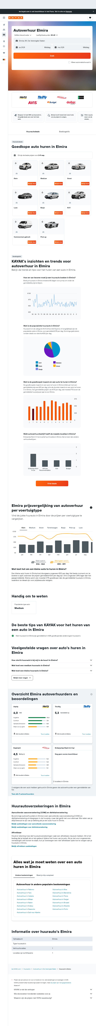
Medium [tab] (32, 528)
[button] (93, 11)
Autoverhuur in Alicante (61, 906)
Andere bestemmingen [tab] (24, 875)
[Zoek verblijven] (4, 29)
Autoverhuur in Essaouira (26, 909)
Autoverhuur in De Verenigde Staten (44, 969)
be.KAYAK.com (16, 969)
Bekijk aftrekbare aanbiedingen (24, 846)
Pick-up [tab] (72, 528)
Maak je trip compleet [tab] (45, 875)
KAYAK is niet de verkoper (24, 989)
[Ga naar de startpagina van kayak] (15, 17)
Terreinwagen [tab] (52, 528)
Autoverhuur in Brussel (61, 903)
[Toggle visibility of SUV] (39, 362)
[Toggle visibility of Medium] (57, 362)
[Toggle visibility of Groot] (56, 365)
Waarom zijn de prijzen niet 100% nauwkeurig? (33, 998)
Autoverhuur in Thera (60, 896)
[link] (52, 483)
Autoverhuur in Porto (60, 909)
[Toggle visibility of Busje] (39, 369)
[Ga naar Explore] (4, 41)
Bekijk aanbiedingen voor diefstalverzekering (29, 827)
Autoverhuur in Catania (25, 896)
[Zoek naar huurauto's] (4, 34)
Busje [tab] (63, 528)
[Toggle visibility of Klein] (39, 365)
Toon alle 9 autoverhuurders (23, 794)
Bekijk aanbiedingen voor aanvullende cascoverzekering (34, 824)
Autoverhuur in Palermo (25, 889)
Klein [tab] (23, 528)
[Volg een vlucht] (4, 46)
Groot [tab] (41, 528)
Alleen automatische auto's (81, 62)
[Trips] (4, 53)
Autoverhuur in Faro (24, 893)
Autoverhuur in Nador (25, 903)
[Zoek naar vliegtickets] (4, 24)
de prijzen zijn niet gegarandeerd (60, 983)
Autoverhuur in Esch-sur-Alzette (28, 912)
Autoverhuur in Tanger (61, 899)
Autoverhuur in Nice (60, 889)
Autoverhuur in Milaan (25, 899)
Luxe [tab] (81, 528)
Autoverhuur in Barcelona (62, 893)
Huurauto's (27, 969)
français (69, 11)
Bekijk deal (32, 183)
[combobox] (23, 35)
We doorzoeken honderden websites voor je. (32, 994)
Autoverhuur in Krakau (25, 906)
